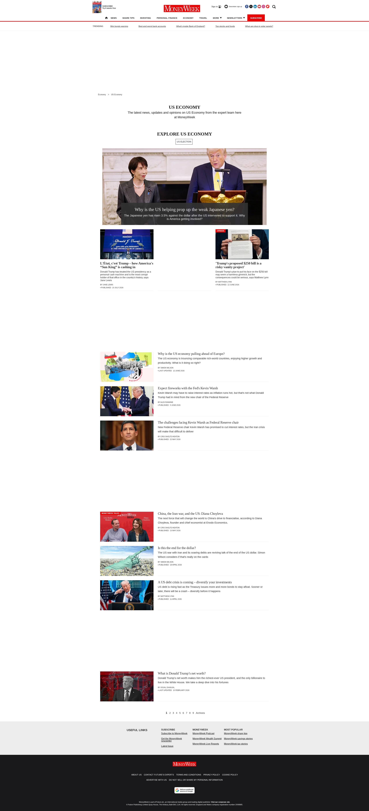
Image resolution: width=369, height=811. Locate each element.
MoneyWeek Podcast (203, 733)
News (114, 18)
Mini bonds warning (119, 26)
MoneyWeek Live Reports (206, 744)
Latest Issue (167, 746)
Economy (188, 18)
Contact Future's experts (159, 775)
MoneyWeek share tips (235, 733)
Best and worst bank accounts (152, 26)
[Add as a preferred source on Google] (184, 790)
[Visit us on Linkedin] (255, 6)
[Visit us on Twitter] (251, 6)
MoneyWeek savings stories (238, 738)
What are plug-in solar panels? (259, 26)
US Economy (116, 94)
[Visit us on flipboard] (267, 6)
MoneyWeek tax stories (236, 744)
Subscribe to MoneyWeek (174, 733)
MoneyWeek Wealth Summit (207, 738)
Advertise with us (156, 780)
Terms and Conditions (188, 775)
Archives (200, 713)
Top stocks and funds (225, 26)
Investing (145, 18)
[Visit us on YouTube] (259, 6)
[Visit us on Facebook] (246, 6)
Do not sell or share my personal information (196, 780)
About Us (136, 775)
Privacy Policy (211, 775)
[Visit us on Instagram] (263, 6)
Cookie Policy (230, 775)
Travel (203, 18)
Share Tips (128, 18)
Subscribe (256, 18)
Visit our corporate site (220, 802)
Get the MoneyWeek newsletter (171, 739)
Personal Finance (167, 18)
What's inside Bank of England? (190, 26)
